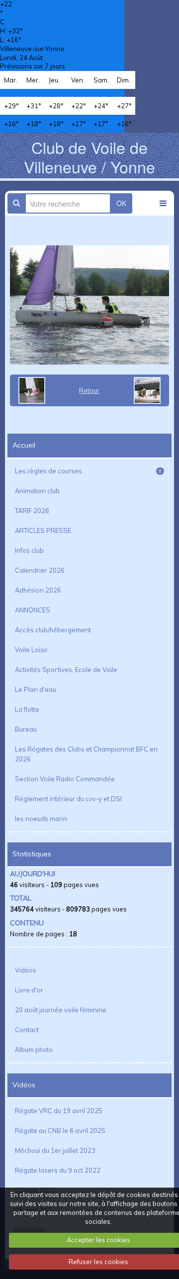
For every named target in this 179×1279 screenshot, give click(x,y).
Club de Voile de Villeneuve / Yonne (89, 156)
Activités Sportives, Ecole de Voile (66, 670)
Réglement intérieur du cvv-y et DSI (68, 799)
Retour (89, 390)
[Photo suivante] (150, 390)
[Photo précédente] (28, 390)
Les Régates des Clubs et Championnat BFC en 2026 (86, 754)
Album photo (34, 1049)
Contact (27, 1030)
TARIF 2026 (32, 511)
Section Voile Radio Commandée (65, 779)
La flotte (27, 709)
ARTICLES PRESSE (43, 530)
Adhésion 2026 (38, 590)
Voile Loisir (31, 650)
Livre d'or (29, 990)
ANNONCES (32, 610)
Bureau (26, 729)
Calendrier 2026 (40, 570)
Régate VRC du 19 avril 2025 (58, 1111)
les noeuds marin (41, 819)
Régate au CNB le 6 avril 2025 (60, 1130)
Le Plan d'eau (35, 689)
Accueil (23, 445)
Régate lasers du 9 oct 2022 (57, 1170)
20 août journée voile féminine (60, 1010)
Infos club (29, 550)
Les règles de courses (88, 471)
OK (121, 203)
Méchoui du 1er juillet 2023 (55, 1150)
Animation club (37, 491)
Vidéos (25, 970)
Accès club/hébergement (53, 630)
